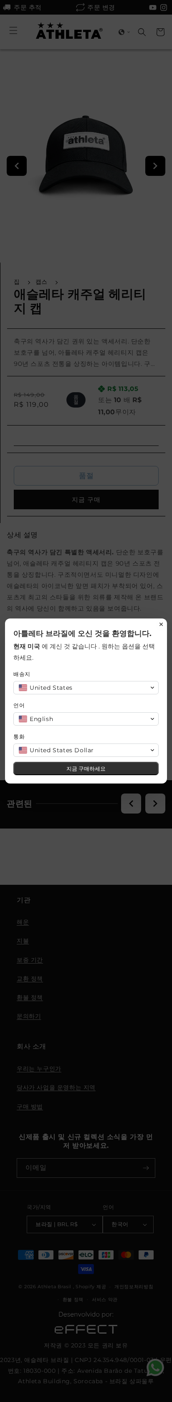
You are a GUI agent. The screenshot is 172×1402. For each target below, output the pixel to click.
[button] (86, 687)
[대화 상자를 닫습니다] (161, 624)
